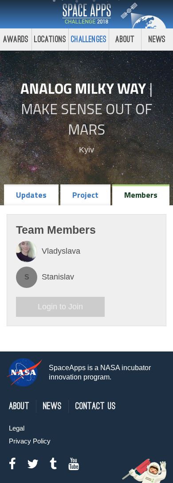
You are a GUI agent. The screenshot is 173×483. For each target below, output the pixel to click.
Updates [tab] (31, 195)
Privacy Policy (30, 441)
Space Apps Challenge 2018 (86, 14)
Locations (50, 39)
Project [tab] (85, 195)
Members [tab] (140, 195)
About (124, 39)
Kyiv (86, 149)
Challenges (88, 39)
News (157, 39)
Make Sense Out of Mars (86, 119)
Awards (15, 39)
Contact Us (95, 406)
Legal (16, 428)
